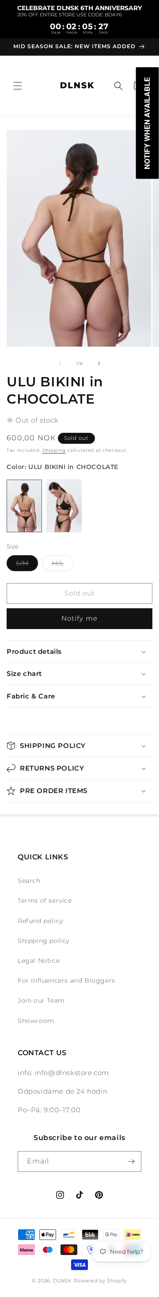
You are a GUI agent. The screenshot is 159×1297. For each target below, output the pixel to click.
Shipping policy (43, 941)
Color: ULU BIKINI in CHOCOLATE (62, 467)
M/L (62, 565)
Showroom (36, 1021)
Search (29, 881)
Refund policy (40, 921)
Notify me (79, 618)
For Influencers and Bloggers (66, 980)
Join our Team (41, 1000)
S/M (27, 565)
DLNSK (62, 1281)
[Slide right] (99, 363)
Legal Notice (39, 961)
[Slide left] (60, 363)
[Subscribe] (131, 1161)
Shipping (54, 450)
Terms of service (45, 900)
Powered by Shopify (101, 1281)
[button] (17, 85)
